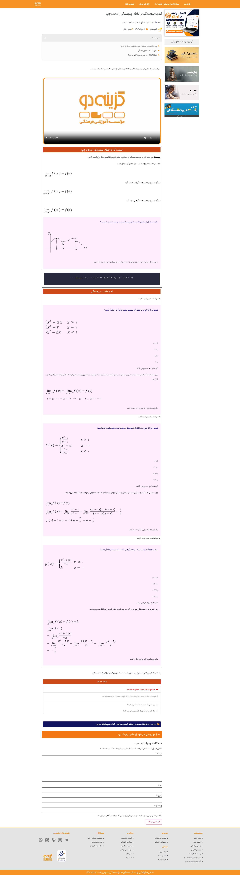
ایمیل (159, 796)
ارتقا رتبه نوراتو (144, 4)
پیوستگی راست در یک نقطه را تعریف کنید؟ (141, 704)
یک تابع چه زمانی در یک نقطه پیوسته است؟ (141, 689)
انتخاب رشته (129, 4)
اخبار (154, 22)
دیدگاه (159, 754)
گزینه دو (187, 4)
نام (160, 786)
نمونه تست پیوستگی (147, 50)
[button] (45, 38)
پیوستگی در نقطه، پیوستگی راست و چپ (139, 46)
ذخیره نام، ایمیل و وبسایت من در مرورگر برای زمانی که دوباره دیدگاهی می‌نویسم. (128, 816)
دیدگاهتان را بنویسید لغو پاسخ (142, 55)
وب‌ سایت (158, 806)
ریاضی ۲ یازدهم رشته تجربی (109, 724)
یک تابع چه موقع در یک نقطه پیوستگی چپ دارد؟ (139, 711)
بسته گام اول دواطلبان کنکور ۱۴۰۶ (166, 4)
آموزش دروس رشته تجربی (134, 724)
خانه (159, 22)
